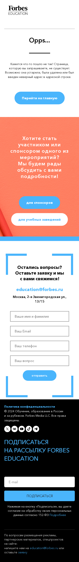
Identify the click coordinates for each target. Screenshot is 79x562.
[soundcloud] (29, 530)
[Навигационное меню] (72, 10)
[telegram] (36, 530)
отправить (39, 476)
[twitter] (7, 530)
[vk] (14, 530)
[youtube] (22, 530)
